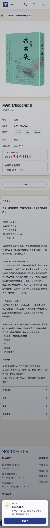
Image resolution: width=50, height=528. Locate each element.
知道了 (25, 520)
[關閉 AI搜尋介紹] (25, 264)
